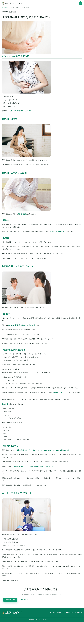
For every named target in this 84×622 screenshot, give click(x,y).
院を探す (52, 612)
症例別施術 (12, 12)
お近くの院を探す (10, 599)
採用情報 (59, 612)
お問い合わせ (24, 599)
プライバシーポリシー (76, 612)
